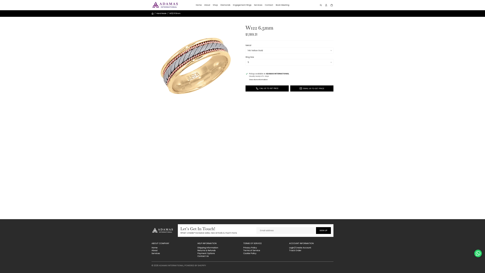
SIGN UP (323, 230)
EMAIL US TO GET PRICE (313, 88)
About (155, 250)
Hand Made (161, 13)
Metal (248, 45)
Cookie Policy (249, 253)
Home (154, 247)
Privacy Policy (250, 247)
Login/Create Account (300, 247)
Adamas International (171, 265)
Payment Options (206, 253)
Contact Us (203, 256)
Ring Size (250, 57)
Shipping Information (207, 247)
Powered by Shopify (195, 265)
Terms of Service (251, 250)
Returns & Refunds (206, 250)
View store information (258, 79)
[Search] (321, 5)
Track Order (295, 250)
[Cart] (331, 5)
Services (156, 253)
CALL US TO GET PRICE (268, 88)
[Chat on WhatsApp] (478, 253)
